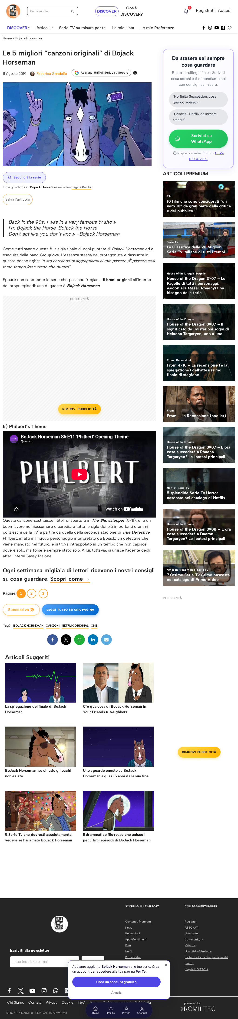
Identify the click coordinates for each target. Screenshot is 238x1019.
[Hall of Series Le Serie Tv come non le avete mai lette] (13, 11)
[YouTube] (217, 28)
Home (7, 38)
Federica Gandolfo (51, 73)
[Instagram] (210, 28)
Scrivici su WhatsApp (201, 138)
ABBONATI (191, 927)
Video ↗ (190, 945)
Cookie (67, 1002)
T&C (81, 1002)
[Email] (106, 639)
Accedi (225, 10)
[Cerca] (72, 11)
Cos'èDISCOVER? (131, 11)
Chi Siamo (15, 1002)
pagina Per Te (81, 187)
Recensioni (132, 933)
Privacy (51, 1002)
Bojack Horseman (28, 38)
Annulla (116, 992)
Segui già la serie (27, 177)
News (128, 927)
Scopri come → (70, 578)
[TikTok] (223, 28)
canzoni (53, 625)
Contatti (35, 1002)
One (94, 625)
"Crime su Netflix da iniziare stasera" (195, 117)
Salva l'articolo (17, 199)
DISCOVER (107, 11)
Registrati (205, 10)
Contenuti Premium (138, 921)
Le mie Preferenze (157, 27)
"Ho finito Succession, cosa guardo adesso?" (194, 99)
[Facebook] (204, 28)
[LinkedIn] (93, 639)
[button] (29, 28)
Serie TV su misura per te (82, 27)
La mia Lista (123, 27)
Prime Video (133, 957)
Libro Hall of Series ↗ (198, 951)
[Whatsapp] (230, 28)
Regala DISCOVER (196, 969)
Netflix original (75, 625)
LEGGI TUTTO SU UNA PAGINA (70, 609)
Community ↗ (194, 939)
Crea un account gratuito (116, 982)
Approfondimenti (136, 939)
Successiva (18, 609)
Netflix (129, 951)
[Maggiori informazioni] (135, 72)
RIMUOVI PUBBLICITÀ (79, 409)
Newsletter (192, 933)
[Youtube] (32, 991)
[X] (66, 639)
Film (128, 945)
